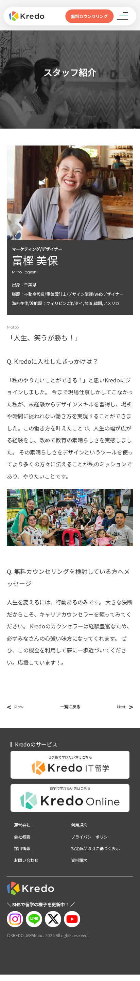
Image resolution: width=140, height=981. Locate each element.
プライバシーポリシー (91, 836)
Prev (15, 707)
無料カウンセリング (89, 16)
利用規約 (79, 825)
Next (125, 707)
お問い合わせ (26, 860)
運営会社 (22, 825)
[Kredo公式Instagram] (15, 919)
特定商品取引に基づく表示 (95, 848)
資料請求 (79, 860)
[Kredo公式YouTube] (72, 919)
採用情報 (22, 848)
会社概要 (22, 836)
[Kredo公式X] (53, 919)
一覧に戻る (70, 706)
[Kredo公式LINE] (34, 919)
